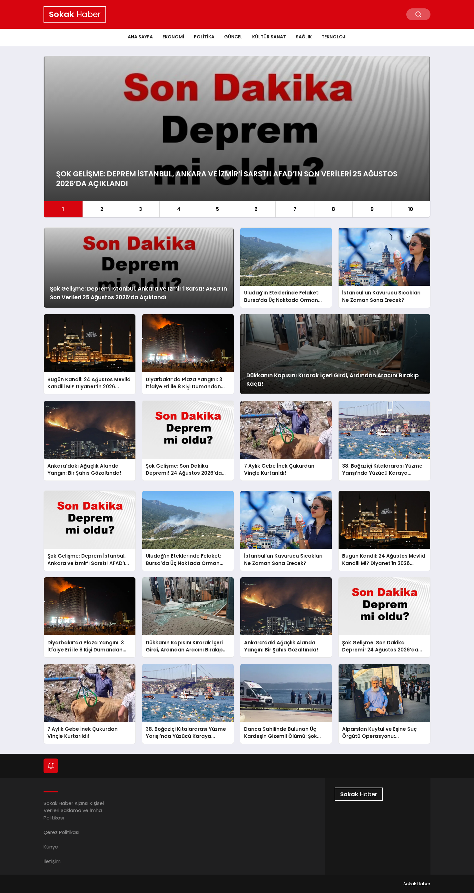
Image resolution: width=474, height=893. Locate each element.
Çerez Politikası (61, 832)
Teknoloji (334, 37)
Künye (51, 846)
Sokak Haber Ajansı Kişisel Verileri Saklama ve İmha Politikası (74, 810)
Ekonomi (173, 37)
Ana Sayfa (140, 37)
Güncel (233, 37)
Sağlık (304, 37)
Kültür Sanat (269, 37)
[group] (237, 136)
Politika (204, 37)
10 (410, 209)
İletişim (52, 861)
